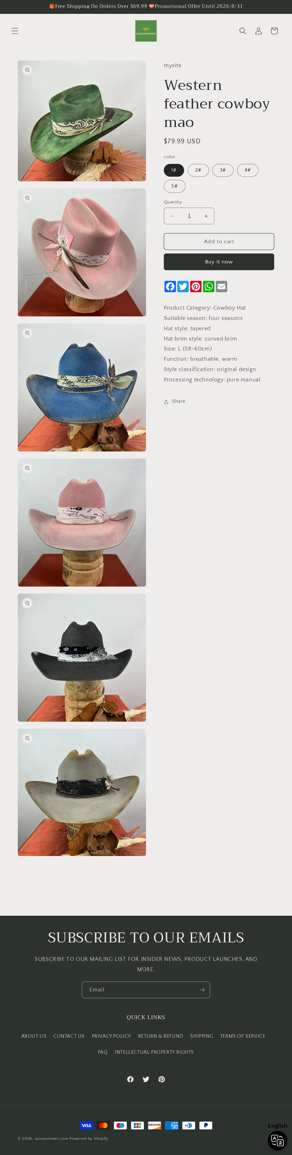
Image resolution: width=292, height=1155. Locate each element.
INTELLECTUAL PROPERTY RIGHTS (154, 1052)
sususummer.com (51, 1139)
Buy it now (219, 262)
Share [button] (179, 401)
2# (198, 170)
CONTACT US (69, 1036)
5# (174, 186)
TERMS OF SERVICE (243, 1036)
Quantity (173, 201)
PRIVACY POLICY (111, 1036)
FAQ (103, 1052)
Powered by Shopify (88, 1139)
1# (174, 170)
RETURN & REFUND (160, 1036)
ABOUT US (34, 1036)
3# (223, 170)
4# (248, 170)
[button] (15, 31)
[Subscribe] (202, 990)
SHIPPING (201, 1036)
